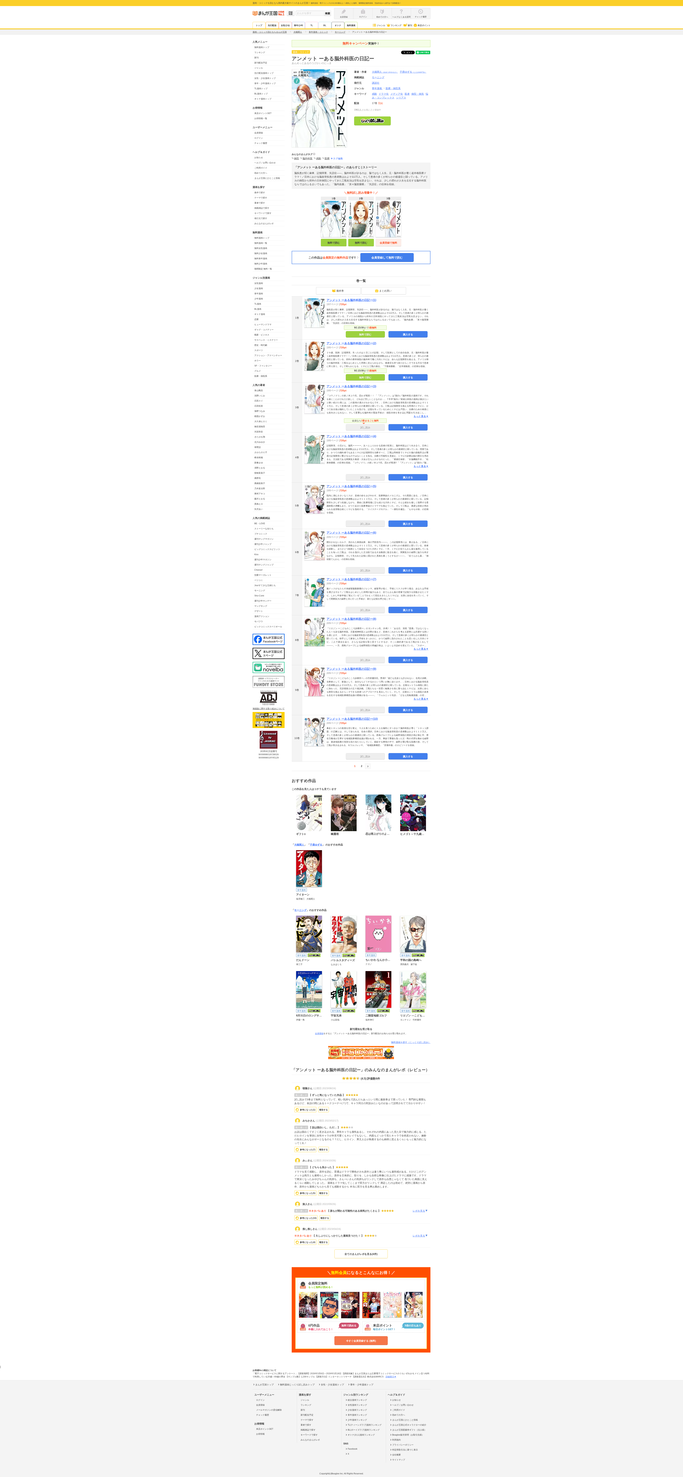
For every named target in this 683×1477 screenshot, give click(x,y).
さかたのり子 (260, 452)
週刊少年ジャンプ (262, 544)
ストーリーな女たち (264, 528)
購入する (408, 334)
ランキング (396, 25)
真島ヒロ (258, 504)
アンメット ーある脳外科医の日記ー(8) (351, 618)
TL (311, 25)
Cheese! (258, 570)
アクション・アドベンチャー (268, 355)
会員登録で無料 (388, 242)
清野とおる (259, 468)
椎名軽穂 (258, 457)
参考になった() (307, 1110)
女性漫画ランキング (357, 1405)
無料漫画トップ (261, 47)
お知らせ (258, 157)
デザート (258, 611)
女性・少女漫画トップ (265, 78)
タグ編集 (338, 158)
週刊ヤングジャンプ (264, 565)
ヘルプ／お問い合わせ (265, 162)
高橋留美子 (259, 483)
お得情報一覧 (260, 118)
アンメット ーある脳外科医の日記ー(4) (351, 436)
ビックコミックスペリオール (268, 626)
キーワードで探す (262, 213)
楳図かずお (259, 416)
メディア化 (396, 93)
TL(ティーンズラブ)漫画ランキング (365, 1425)
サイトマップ (398, 1460)
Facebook (352, 1449)
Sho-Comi (259, 595)
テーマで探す (260, 197)
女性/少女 (285, 25)
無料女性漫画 (260, 248)
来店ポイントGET (262, 113)
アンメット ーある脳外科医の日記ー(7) (351, 579)
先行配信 (272, 25)
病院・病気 (417, 93)
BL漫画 (257, 309)
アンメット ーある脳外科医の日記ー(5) (351, 486)
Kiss (256, 554)
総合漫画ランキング (357, 1400)
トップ (259, 25)
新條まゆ (258, 462)
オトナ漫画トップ (262, 99)
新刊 (410, 25)
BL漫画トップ (261, 93)
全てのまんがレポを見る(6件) (361, 1254)
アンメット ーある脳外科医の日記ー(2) (351, 343)
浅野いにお (259, 395)
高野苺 (257, 478)
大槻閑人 (385, 71)
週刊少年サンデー (262, 601)
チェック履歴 (260, 143)
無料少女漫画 (260, 253)
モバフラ (258, 621)
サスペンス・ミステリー (266, 340)
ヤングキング (260, 606)
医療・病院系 (260, 376)
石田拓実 (258, 406)
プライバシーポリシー (403, 1445)
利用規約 (396, 1440)
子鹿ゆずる (413, 71)
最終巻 (340, 290)
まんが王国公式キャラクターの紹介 (409, 1425)
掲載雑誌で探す (261, 208)
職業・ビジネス (261, 335)
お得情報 (260, 1434)
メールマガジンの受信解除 (269, 1410)
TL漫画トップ (261, 88)
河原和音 (258, 432)
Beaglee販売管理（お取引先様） (408, 1435)
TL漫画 (257, 304)
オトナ (338, 25)
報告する (323, 1110)
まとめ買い (385, 290)
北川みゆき (259, 442)
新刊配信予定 (260, 63)
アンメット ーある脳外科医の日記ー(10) (352, 718)
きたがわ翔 (259, 437)
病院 (296, 158)
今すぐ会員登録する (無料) (361, 1340)
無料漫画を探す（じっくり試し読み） (410, 1042)
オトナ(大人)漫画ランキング (361, 1435)
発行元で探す (260, 218)
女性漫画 (258, 283)
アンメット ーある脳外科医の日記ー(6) (351, 532)
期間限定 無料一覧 (263, 269)
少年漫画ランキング (357, 1420)
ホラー (257, 360)
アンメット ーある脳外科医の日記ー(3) (351, 386)
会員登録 (258, 133)
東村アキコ (259, 493)
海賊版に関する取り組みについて (269, 708)
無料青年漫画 (260, 258)
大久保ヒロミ (260, 421)
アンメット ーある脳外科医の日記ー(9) (351, 668)
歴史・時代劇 (260, 345)
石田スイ (258, 401)
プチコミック (260, 534)
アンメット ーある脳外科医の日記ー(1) (351, 300)
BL (324, 25)
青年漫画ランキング (357, 1415)
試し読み (365, 427)
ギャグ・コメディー (264, 329)
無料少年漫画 (260, 263)
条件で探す (259, 192)
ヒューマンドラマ (262, 324)
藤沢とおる (259, 499)
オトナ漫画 (259, 314)
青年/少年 (298, 25)
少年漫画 (258, 298)
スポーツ (258, 350)
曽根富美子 (259, 473)
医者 (407, 93)
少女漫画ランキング (357, 1410)
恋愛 (256, 319)
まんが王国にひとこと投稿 (267, 178)
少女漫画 (258, 288)
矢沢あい (258, 509)
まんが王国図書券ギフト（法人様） (409, 1430)
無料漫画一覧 (260, 243)
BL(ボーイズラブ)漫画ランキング (364, 1430)
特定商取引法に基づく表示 (405, 1450)
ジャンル (381, 25)
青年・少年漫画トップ (265, 83)
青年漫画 (258, 293)
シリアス (401, 97)
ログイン (258, 138)
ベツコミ (258, 580)
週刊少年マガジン (262, 559)
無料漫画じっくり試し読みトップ (297, 1384)
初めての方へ (260, 173)
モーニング (259, 590)
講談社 (375, 82)
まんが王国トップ (264, 1384)
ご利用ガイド (260, 168)
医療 (327, 158)
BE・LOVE (259, 523)
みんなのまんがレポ (264, 223)
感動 (374, 93)
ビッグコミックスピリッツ (267, 549)
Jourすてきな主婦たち (265, 585)
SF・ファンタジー (263, 366)
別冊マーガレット (262, 575)
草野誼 (257, 447)
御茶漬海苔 (259, 426)
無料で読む (333, 242)
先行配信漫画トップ (264, 73)
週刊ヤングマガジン (264, 539)
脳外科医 (308, 158)
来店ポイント (424, 25)
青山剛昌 (258, 390)
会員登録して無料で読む (387, 257)
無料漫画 (351, 25)
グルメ (257, 371)
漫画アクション (261, 616)
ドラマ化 (384, 93)
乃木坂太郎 (259, 488)
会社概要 (396, 1455)
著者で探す (259, 203)
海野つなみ (259, 411)
